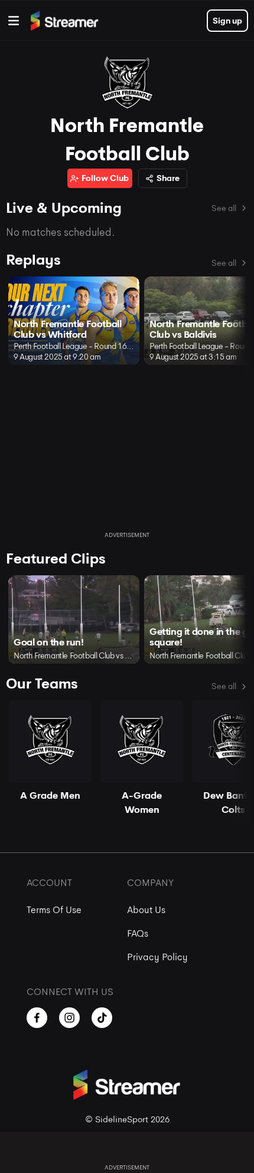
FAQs (137, 933)
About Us (146, 910)
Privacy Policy (157, 957)
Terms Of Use (54, 910)
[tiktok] (102, 1017)
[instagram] (69, 1017)
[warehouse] (13, 20)
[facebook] (37, 1017)
